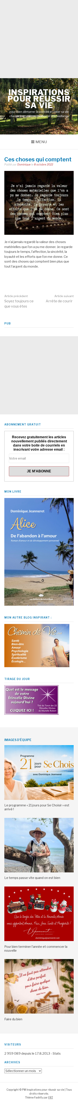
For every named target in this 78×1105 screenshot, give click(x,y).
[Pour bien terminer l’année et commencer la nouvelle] (39, 940)
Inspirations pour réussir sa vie (39, 99)
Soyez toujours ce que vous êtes (19, 301)
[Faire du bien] (39, 1012)
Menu (41, 142)
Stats (57, 1053)
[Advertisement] (39, 39)
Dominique (24, 164)
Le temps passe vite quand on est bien (32, 878)
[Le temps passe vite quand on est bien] (39, 871)
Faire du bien (13, 1019)
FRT (50, 1097)
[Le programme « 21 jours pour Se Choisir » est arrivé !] (39, 799)
